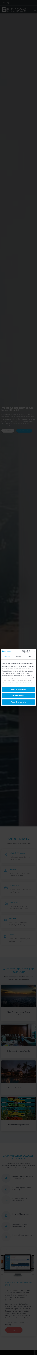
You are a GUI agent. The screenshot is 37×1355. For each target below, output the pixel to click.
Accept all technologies (18, 689)
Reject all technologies (18, 702)
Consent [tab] (6, 656)
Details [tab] (18, 656)
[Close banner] (34, 651)
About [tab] (30, 656)
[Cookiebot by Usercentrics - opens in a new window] (22, 651)
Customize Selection (17, 696)
